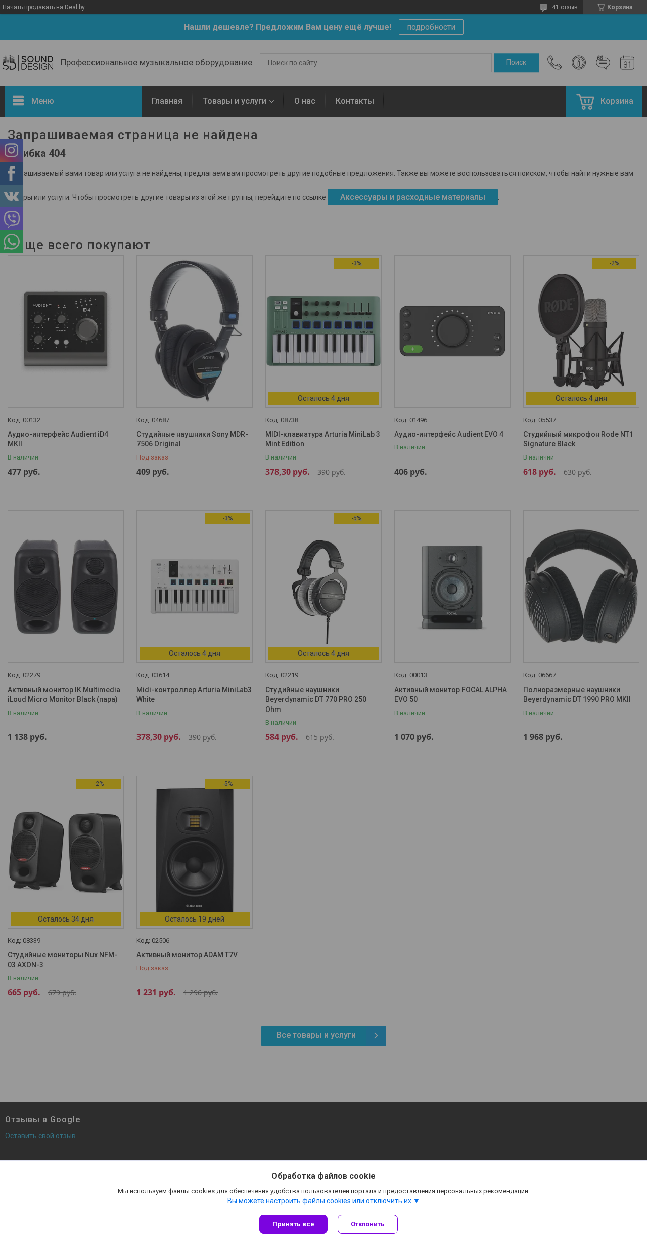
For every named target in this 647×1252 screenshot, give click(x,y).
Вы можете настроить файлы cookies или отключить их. (320, 1201)
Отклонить (368, 1224)
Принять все (293, 1224)
